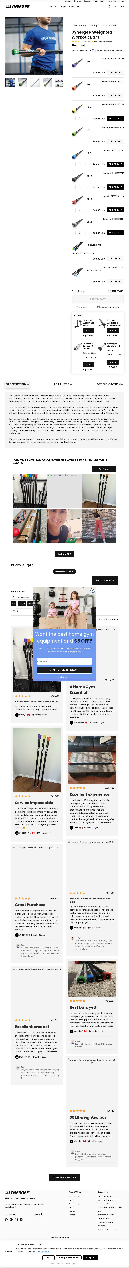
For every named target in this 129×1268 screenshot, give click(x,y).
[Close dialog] (93, 590)
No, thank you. (64, 677)
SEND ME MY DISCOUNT (64, 670)
